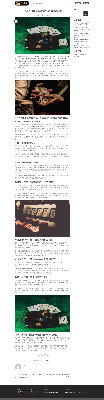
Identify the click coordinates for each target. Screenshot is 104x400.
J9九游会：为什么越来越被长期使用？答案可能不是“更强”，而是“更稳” (81, 41)
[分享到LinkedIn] (47, 355)
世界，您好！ (77, 56)
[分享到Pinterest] (45, 355)
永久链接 (46, 360)
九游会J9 (41, 3)
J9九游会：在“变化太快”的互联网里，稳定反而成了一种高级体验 (81, 35)
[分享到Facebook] (37, 355)
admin (48, 15)
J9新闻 (36, 3)
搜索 (75, 9)
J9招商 (32, 3)
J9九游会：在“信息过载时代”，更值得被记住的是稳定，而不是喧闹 (81, 29)
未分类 (42, 8)
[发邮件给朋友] (42, 355)
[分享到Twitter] (39, 355)
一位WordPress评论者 (79, 54)
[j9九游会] (22, 3)
